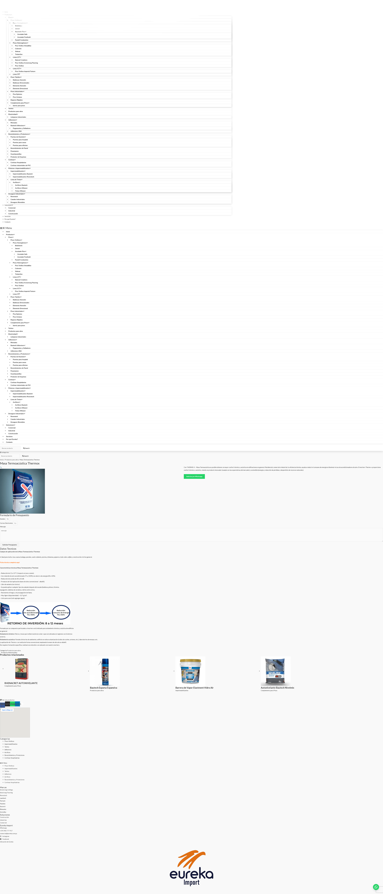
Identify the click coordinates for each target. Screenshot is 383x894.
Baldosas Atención (19, 80)
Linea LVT (16, 57)
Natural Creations (21, 60)
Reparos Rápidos (17, 100)
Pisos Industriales (17, 91)
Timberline (18, 54)
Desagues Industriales (16, 194)
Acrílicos (16, 182)
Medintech (18, 245)
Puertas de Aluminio (18, 137)
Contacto (7, 222)
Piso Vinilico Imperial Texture (25, 71)
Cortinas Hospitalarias (18, 162)
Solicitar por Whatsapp (194, 476)
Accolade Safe (22, 254)
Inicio (8, 231)
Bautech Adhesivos (17, 125)
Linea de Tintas (16, 179)
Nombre (3, 519)
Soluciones (8, 205)
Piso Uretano (17, 97)
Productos (9, 234)
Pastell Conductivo (21, 40)
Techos (10, 108)
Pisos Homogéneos (19, 243)
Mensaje (3, 526)
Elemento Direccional (20, 88)
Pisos (10, 237)
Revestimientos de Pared (19, 148)
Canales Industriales (18, 199)
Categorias (5, 739)
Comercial (11, 208)
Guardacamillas (16, 154)
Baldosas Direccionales (21, 83)
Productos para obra (15, 111)
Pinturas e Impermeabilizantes (18, 168)
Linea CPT (16, 74)
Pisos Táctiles (15, 77)
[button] (116, 228)
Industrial (11, 211)
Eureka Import (6, 825)
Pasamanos (15, 151)
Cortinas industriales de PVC (21, 165)
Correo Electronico (6, 523)
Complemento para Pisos (19, 103)
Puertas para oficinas (20, 145)
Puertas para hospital (20, 140)
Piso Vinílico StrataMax (23, 46)
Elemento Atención (19, 86)
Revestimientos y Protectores (18, 134)
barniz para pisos (19, 105)
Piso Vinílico (19, 66)
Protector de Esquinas (18, 157)
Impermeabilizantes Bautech (23, 174)
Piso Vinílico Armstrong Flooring (26, 63)
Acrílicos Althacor (21, 188)
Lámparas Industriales (18, 117)
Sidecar (17, 51)
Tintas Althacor (20, 191)
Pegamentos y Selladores (22, 128)
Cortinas (11, 160)
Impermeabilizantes (17, 171)
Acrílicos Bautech (21, 185)
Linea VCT (16, 68)
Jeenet (17, 248)
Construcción (13, 214)
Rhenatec (14, 123)
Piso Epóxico (17, 94)
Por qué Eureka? (12, 439)
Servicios (9, 436)
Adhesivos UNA (16, 131)
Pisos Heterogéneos (20, 43)
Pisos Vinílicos (16, 240)
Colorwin (18, 48)
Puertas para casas (19, 142)
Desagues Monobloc (18, 202)
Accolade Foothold (24, 257)
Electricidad (12, 114)
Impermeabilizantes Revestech (23, 177)
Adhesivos (12, 120)
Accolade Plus (20, 251)
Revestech (14, 196)
